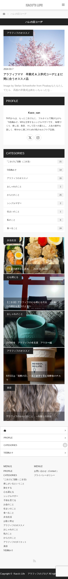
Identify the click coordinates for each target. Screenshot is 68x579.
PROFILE (8, 438)
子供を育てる (9, 500)
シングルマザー (34, 203)
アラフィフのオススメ (18, 33)
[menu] (63, 5)
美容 (9, 387)
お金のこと (8, 504)
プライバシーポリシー (44, 475)
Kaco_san (34, 112)
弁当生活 (11, 240)
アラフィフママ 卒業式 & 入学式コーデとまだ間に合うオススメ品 (33, 76)
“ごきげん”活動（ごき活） (15, 479)
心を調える (12, 277)
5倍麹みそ (34, 170)
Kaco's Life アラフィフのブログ (31, 573)
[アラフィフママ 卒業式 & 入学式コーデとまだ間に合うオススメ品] (34, 48)
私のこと (34, 220)
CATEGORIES (10, 445)
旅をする (7, 488)
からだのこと (34, 195)
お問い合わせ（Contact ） (46, 471)
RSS (34, 560)
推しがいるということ (13, 483)
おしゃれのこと (34, 186)
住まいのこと (34, 211)
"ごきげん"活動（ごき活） (34, 161)
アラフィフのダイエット (15, 542)
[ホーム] (34, 430)
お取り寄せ (8, 521)
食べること (34, 228)
